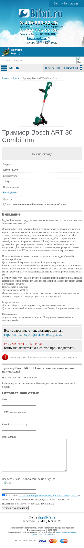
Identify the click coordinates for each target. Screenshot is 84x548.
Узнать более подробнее (66, 532)
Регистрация (71, 3)
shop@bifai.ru (46, 517)
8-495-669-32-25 (39, 22)
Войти (57, 3)
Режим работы (38, 38)
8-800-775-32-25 (39, 30)
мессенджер (36, 26)
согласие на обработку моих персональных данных (48, 495)
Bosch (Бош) (10, 192)
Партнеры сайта (36, 534)
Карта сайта (49, 534)
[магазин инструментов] (42, 15)
